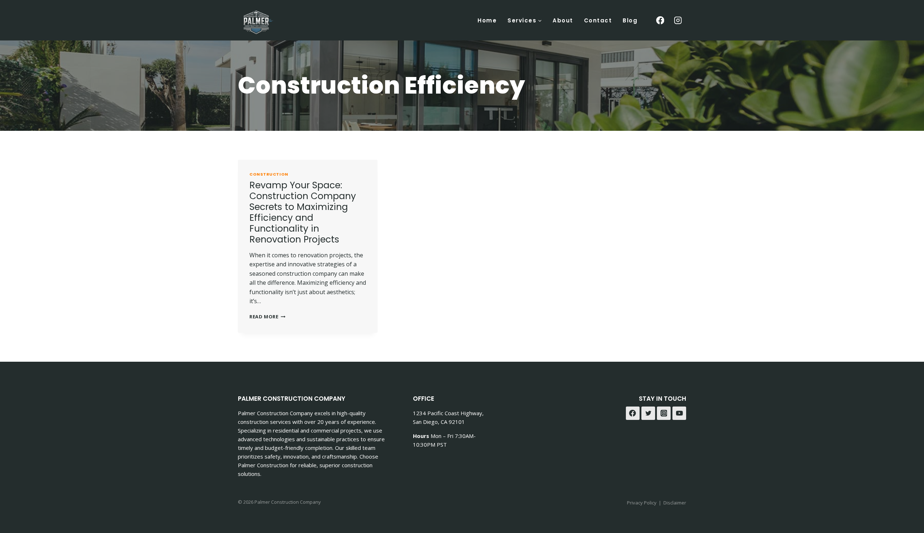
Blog (630, 20)
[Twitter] (648, 413)
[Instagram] (678, 20)
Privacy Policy (642, 502)
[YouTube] (679, 413)
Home (487, 20)
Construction (268, 174)
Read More (267, 316)
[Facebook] (660, 20)
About (563, 20)
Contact (598, 20)
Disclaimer (674, 502)
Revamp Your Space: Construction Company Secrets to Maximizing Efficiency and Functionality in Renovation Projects (302, 212)
